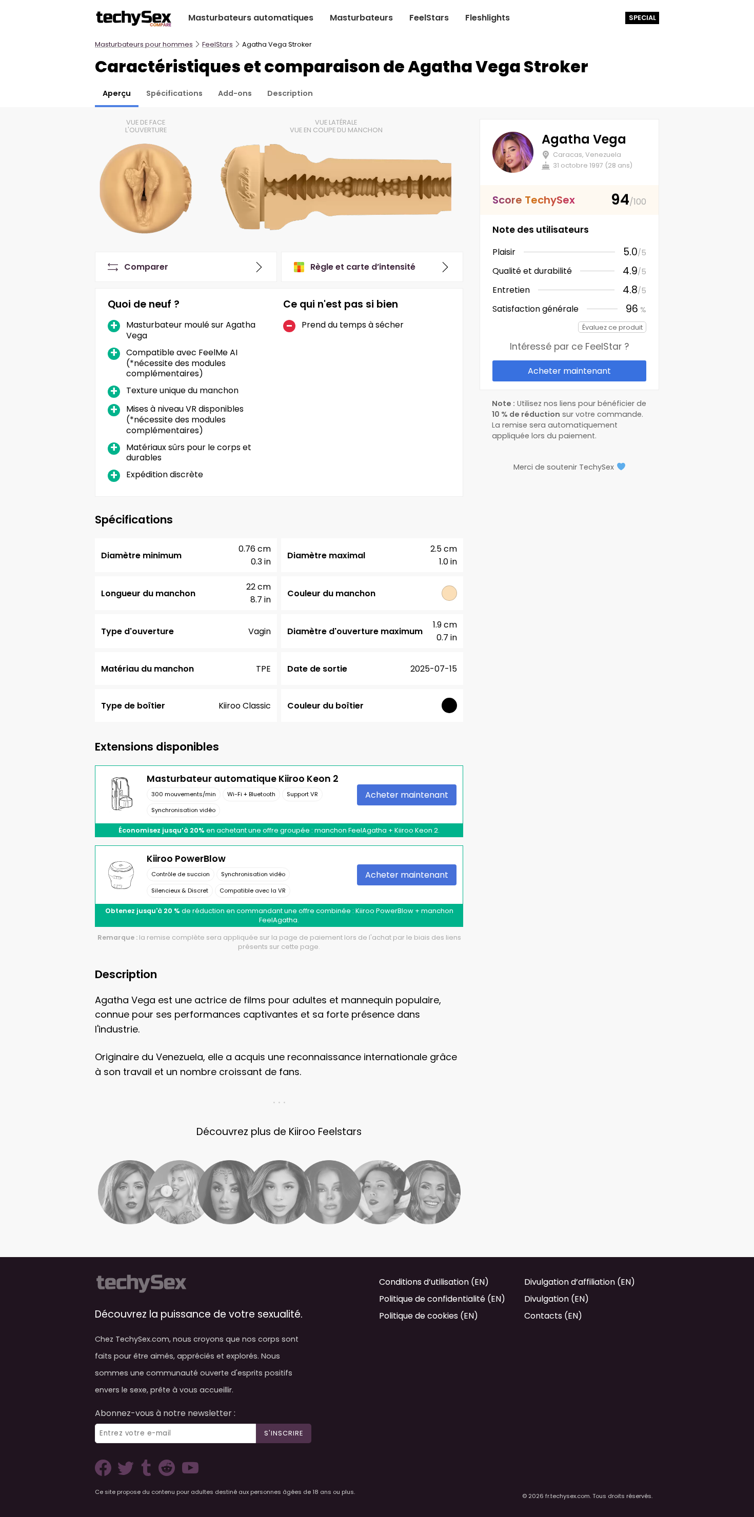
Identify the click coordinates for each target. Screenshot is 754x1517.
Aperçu (117, 93)
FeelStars (429, 18)
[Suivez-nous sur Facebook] (105, 1473)
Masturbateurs (361, 18)
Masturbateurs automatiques (250, 18)
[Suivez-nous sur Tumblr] (147, 1473)
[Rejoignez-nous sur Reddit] (165, 1473)
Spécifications (174, 93)
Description (290, 93)
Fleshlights (487, 18)
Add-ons (235, 93)
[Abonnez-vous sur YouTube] (188, 1473)
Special (642, 17)
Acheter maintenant (406, 795)
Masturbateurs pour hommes (144, 44)
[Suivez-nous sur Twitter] (127, 1473)
